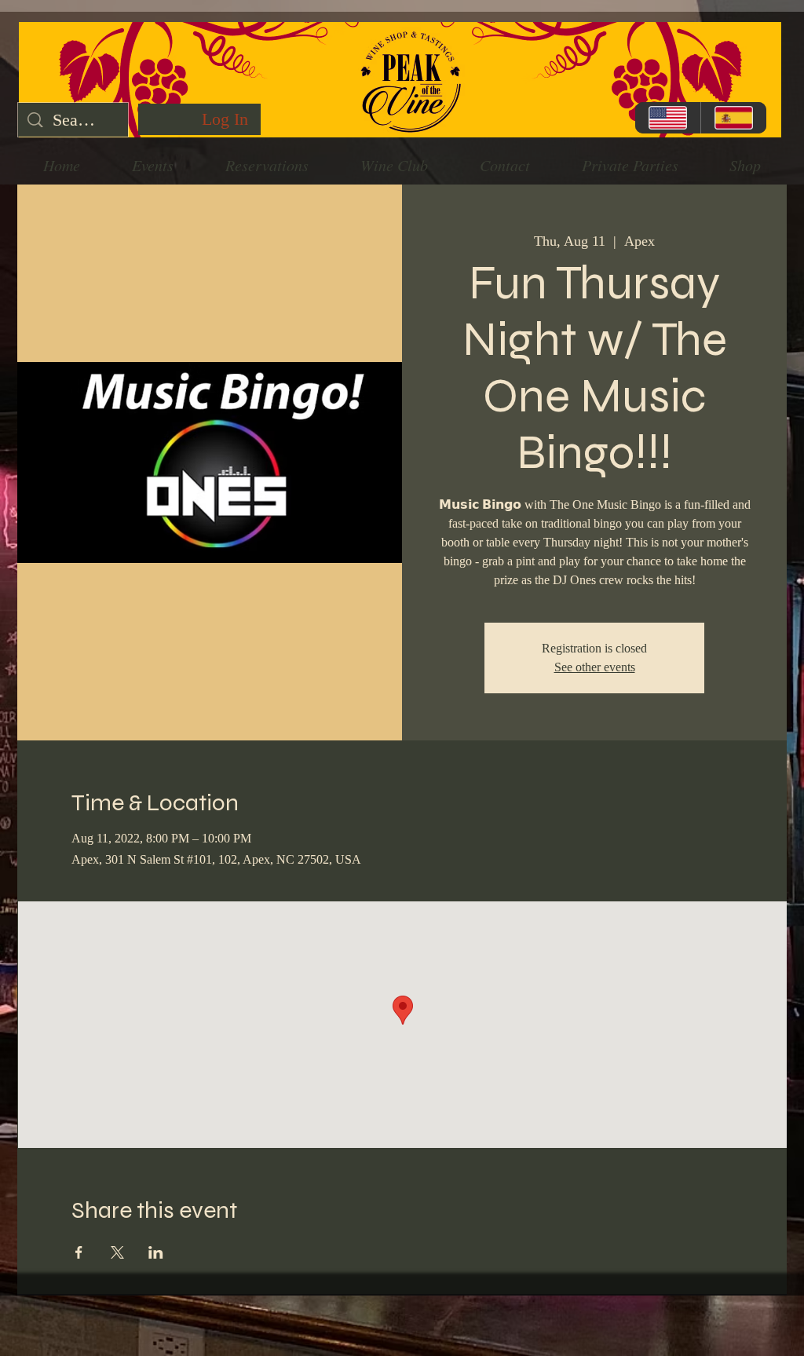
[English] (667, 117)
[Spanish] (733, 117)
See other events (594, 667)
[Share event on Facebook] (78, 1252)
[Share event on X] (117, 1252)
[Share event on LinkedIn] (155, 1252)
